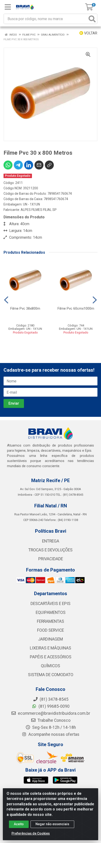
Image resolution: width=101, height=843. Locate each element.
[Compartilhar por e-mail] (39, 165)
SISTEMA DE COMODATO (50, 674)
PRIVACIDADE (50, 559)
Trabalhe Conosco (53, 720)
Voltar (90, 33)
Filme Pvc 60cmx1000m (76, 308)
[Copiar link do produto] (49, 165)
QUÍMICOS (50, 665)
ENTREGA (50, 541)
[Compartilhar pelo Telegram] (18, 165)
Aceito (19, 824)
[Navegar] (6, 300)
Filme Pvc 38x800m (25, 308)
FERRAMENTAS (50, 621)
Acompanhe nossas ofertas (53, 734)
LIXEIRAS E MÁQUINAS (50, 648)
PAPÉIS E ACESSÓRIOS (50, 657)
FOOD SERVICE (50, 630)
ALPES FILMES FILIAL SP (39, 210)
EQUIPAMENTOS (51, 612)
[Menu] (8, 7)
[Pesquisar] (92, 19)
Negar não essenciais (52, 824)
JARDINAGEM (50, 639)
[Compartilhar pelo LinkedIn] (28, 165)
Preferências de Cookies (31, 833)
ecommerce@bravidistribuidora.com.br (53, 713)
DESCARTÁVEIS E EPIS (50, 603)
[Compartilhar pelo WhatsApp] (8, 165)
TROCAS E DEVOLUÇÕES (50, 550)
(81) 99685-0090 (54, 706)
